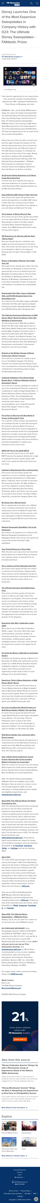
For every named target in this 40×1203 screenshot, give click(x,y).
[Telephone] (31, 3)
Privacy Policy (25, 1191)
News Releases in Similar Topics (13, 1156)
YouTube (14, 848)
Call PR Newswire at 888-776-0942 (20, 1183)
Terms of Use (13, 1191)
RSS (34, 1193)
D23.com (25, 886)
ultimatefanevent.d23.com (12, 837)
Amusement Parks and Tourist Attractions (9, 1150)
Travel (24, 1149)
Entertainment (26, 1133)
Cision (24, 1199)
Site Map (28, 1193)
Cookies (20, 1196)
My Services (19, 1177)
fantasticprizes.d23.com (11, 794)
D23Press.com (17, 974)
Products (19, 1172)
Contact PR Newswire (19, 1170)
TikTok (4, 848)
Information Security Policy (13, 1193)
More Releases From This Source (13, 1108)
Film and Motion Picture (10, 1133)
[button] (20, 76)
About (20, 1175)
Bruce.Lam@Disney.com (11, 988)
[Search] (37, 3)
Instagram (28, 845)
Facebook (19, 845)
